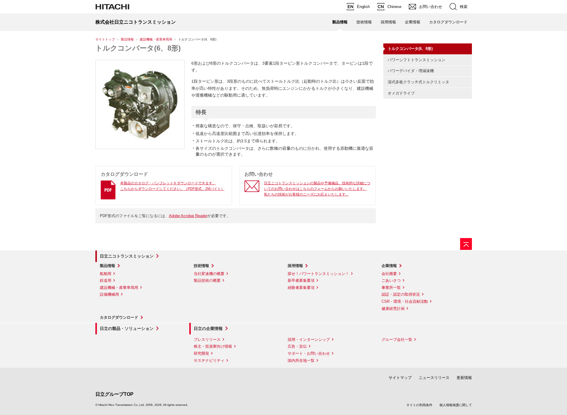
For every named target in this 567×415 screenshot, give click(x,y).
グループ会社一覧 (397, 339)
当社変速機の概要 (209, 273)
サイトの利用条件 (419, 405)
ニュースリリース (434, 377)
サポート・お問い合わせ (309, 353)
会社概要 (389, 273)
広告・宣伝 (297, 346)
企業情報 (412, 22)
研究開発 (201, 353)
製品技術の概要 (207, 280)
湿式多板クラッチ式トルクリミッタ (418, 82)
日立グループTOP (114, 394)
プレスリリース (207, 339)
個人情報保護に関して (455, 405)
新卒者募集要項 (301, 280)
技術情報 (364, 22)
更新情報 (464, 377)
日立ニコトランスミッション (127, 256)
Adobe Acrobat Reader (188, 216)
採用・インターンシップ (309, 339)
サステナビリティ (209, 360)
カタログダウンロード (448, 22)
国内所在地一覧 (301, 360)
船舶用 (105, 273)
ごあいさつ (391, 280)
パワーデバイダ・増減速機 (411, 71)
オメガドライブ (401, 93)
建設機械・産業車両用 (156, 39)
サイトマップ (400, 377)
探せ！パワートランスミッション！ (318, 273)
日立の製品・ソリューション (127, 328)
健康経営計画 (393, 308)
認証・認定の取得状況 (401, 294)
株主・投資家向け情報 (213, 346)
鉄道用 (105, 280)
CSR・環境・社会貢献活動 (405, 301)
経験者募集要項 (301, 287)
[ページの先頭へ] (466, 244)
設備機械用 (109, 294)
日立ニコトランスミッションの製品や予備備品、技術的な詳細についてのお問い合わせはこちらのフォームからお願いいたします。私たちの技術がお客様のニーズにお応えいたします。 (317, 188)
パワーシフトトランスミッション (416, 60)
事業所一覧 (391, 287)
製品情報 (127, 39)
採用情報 (388, 22)
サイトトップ (105, 39)
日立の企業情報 (208, 328)
